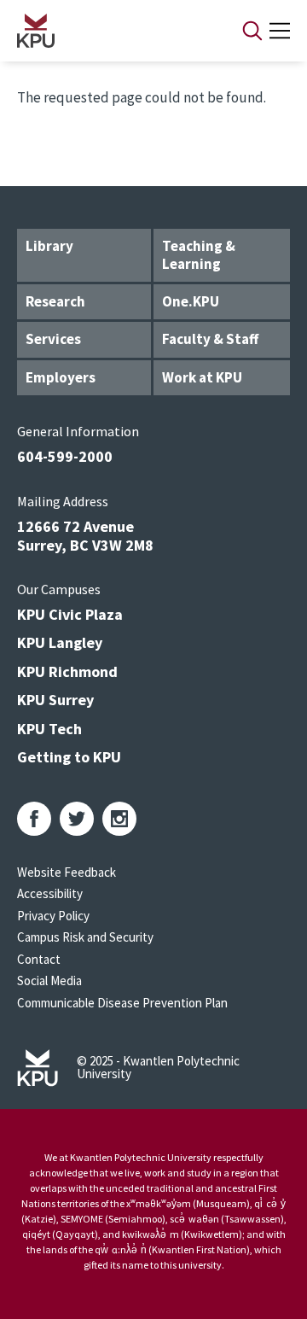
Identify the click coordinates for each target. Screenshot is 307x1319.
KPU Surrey (55, 699)
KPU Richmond (67, 671)
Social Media (49, 980)
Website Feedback (66, 872)
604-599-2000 (65, 456)
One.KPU (190, 301)
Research (55, 301)
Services (53, 339)
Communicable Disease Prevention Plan (122, 1003)
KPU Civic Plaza (70, 614)
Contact (39, 959)
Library (49, 245)
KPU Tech (49, 728)
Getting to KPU (69, 757)
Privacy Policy (53, 916)
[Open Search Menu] (252, 30)
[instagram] (119, 819)
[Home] (107, 31)
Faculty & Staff (210, 339)
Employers (61, 377)
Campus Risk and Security (85, 937)
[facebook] (34, 819)
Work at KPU (202, 377)
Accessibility (50, 893)
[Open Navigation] (279, 30)
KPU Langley (59, 642)
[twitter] (77, 819)
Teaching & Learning (198, 254)
